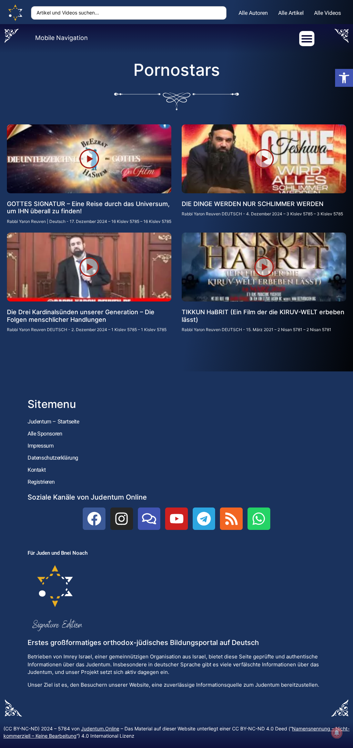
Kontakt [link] (37, 470)
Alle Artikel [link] (291, 13)
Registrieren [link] (41, 482)
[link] (344, 78)
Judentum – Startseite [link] (53, 421)
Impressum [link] (40, 445)
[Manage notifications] (336, 732)
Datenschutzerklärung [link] (53, 457)
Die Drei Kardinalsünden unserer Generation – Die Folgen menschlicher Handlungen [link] (80, 315)
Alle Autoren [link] (253, 13)
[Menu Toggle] (306, 38)
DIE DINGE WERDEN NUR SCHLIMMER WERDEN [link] (252, 203)
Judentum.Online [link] (100, 728)
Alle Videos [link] (327, 13)
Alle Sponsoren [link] (45, 433)
